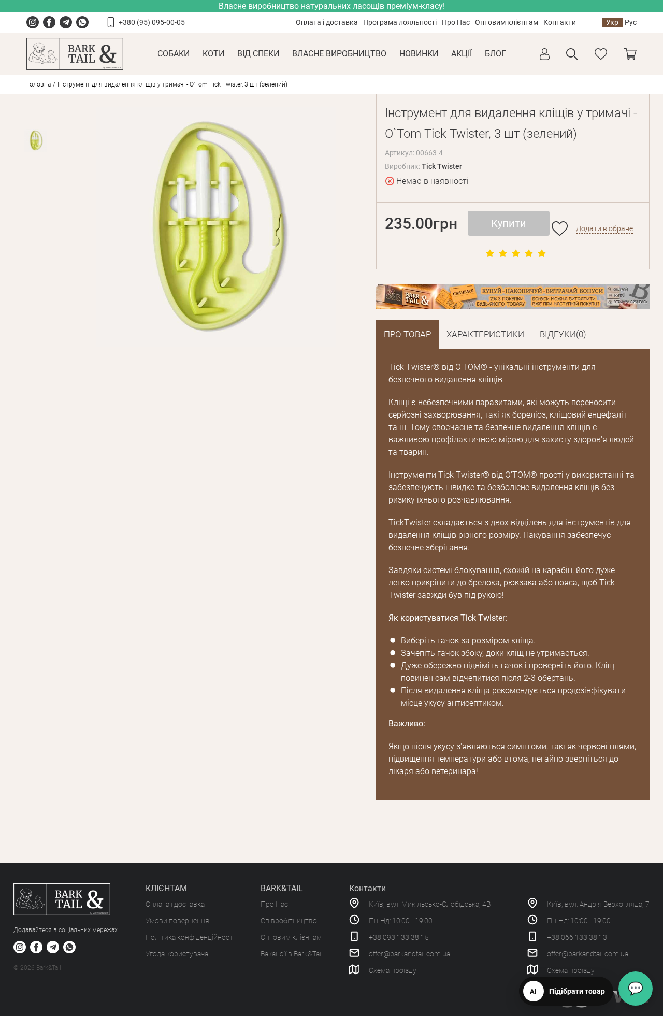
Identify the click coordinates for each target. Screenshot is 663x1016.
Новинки (418, 54)
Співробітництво (289, 921)
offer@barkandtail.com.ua (409, 954)
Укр (612, 22)
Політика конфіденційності (190, 937)
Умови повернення (177, 921)
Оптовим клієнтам (506, 22)
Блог (495, 54)
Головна (38, 84)
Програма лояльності (400, 22)
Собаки (173, 54)
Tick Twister (442, 166)
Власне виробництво (339, 54)
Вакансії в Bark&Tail (292, 954)
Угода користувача (177, 954)
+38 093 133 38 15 (399, 937)
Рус (631, 22)
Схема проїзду (392, 970)
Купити (508, 223)
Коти (213, 54)
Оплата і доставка (327, 22)
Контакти (559, 22)
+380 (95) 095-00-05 (152, 22)
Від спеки (258, 54)
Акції (461, 54)
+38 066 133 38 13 (577, 937)
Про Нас (456, 22)
